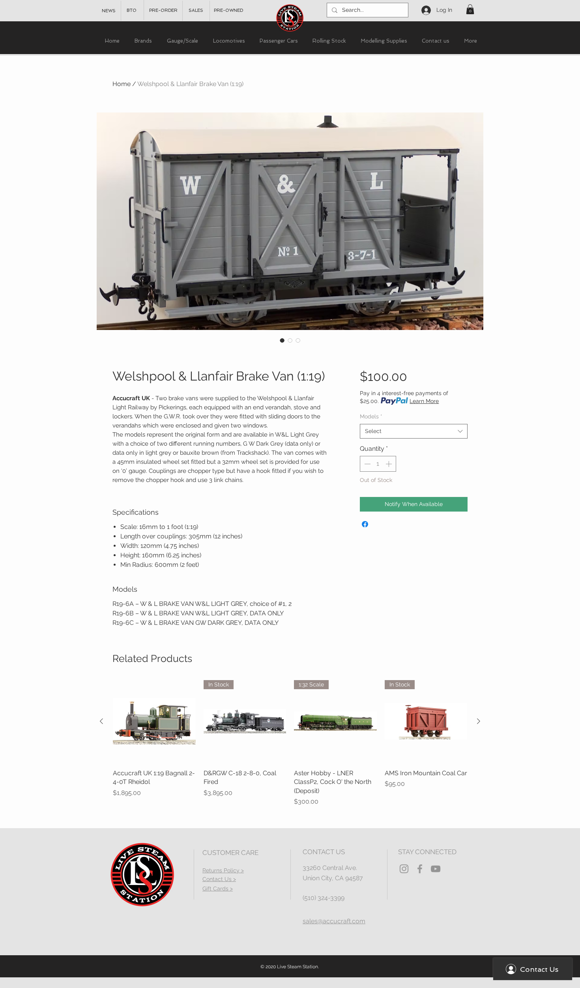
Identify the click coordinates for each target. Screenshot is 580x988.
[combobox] (414, 431)
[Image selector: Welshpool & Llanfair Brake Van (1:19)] (282, 340)
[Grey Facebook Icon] (420, 869)
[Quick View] (154, 721)
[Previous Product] (101, 721)
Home (121, 84)
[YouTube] (436, 869)
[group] (290, 743)
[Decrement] (366, 463)
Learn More (424, 401)
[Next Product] (478, 721)
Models (371, 416)
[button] (470, 9)
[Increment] (389, 463)
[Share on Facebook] (365, 524)
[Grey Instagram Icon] (404, 869)
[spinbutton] (378, 463)
